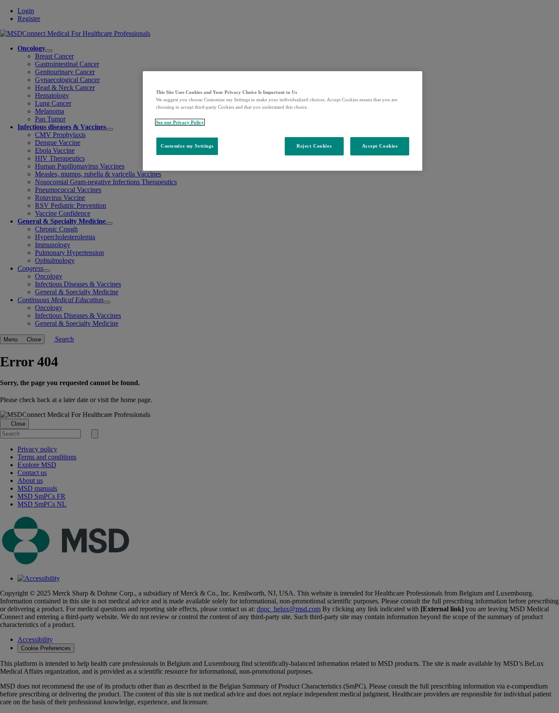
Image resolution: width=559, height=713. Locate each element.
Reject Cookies (314, 145)
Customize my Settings (187, 145)
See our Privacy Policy (180, 122)
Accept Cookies (380, 145)
